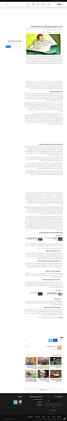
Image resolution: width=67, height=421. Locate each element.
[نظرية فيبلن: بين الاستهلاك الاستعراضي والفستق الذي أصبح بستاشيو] (55, 374)
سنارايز (39, 419)
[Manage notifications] (64, 419)
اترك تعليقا (42, 389)
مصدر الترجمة (58, 337)
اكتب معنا (57, 0)
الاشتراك (8, 46)
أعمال (38, 4)
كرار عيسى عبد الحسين (38, 399)
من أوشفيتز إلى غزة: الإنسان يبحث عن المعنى (51, 238)
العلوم (49, 4)
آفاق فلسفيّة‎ (59, 364)
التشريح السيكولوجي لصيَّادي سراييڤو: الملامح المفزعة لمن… (51, 293)
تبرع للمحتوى (53, 0)
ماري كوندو (34, 56)
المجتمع (60, 377)
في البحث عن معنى (33, 292)
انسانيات (33, 4)
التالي (58, 383)
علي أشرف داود (39, 405)
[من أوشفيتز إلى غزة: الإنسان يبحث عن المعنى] (60, 239)
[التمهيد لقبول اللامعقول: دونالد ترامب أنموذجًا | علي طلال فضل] (31, 361)
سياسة (35, 364)
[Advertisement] (43, 17)
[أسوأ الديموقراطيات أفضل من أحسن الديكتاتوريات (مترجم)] (43, 374)
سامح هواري (40, 402)
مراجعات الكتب (37, 416)
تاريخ (48, 364)
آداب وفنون (43, 4)
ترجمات (28, 4)
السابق (60, 383)
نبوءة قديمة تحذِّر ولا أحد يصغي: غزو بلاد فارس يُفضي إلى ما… (31, 238)
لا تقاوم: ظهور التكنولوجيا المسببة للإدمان (48, 317)
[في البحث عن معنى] (40, 294)
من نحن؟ (61, 0)
